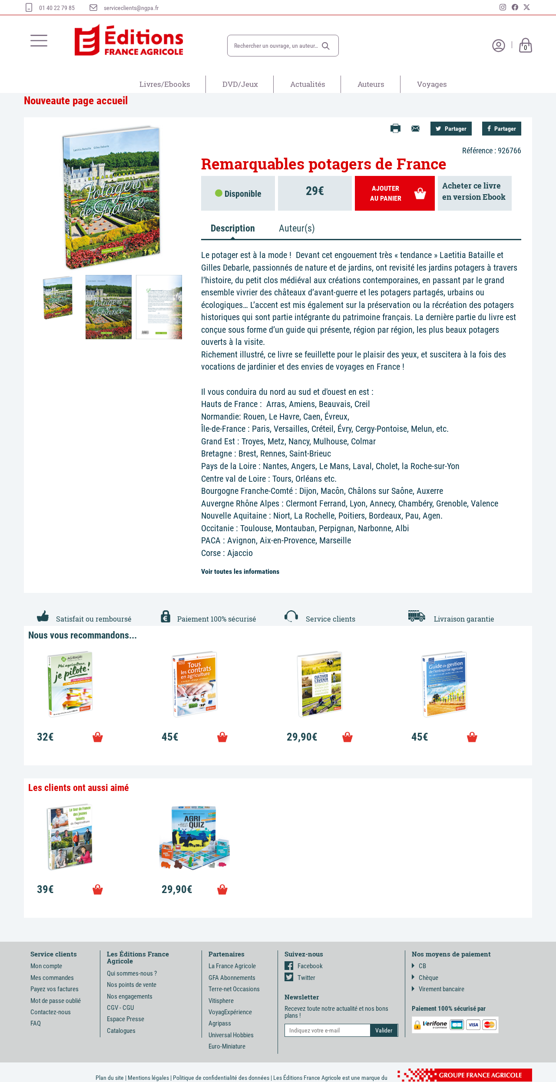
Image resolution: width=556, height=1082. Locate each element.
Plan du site (110, 1077)
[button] (326, 46)
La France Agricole (232, 966)
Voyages (432, 84)
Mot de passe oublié (55, 1001)
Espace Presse (125, 1019)
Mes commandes (52, 978)
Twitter (306, 978)
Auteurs (370, 84)
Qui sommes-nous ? (132, 973)
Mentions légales (148, 1077)
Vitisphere (221, 1001)
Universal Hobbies (231, 1035)
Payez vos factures (54, 989)
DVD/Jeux (240, 84)
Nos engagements (129, 996)
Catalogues (121, 1031)
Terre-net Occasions (234, 989)
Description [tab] (233, 228)
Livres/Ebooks (164, 84)
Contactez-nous (50, 1012)
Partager (455, 128)
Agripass (219, 1023)
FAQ (35, 1023)
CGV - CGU (120, 1008)
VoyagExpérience (230, 1012)
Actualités (307, 84)
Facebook (310, 966)
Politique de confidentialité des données (221, 1077)
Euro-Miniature (226, 1046)
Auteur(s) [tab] (297, 228)
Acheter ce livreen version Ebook (474, 191)
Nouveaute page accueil (76, 100)
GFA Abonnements (231, 978)
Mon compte (46, 966)
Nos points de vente (131, 985)
